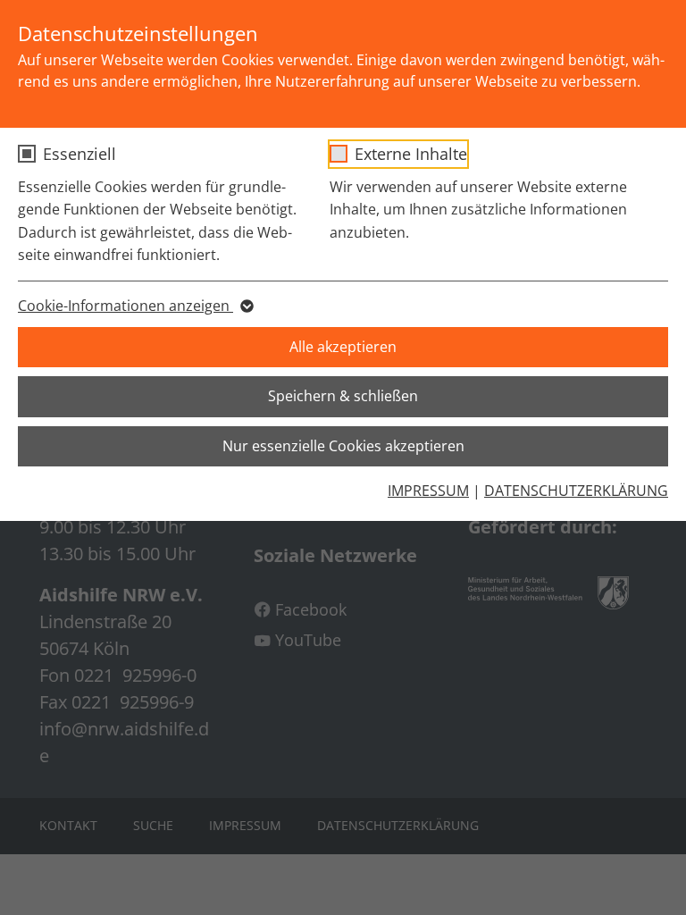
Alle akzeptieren (343, 347)
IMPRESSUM (428, 490)
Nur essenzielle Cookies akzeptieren (343, 446)
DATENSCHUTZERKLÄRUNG (576, 490)
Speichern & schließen (343, 396)
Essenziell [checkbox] (79, 153)
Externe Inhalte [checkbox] (411, 153)
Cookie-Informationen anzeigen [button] (125, 305)
